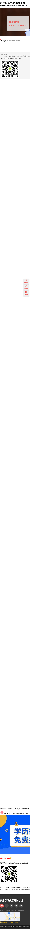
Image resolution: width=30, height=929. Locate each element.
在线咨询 (26, 282)
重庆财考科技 (26, 926)
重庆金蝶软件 (19, 926)
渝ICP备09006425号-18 (10, 926)
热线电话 (26, 288)
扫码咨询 (26, 294)
